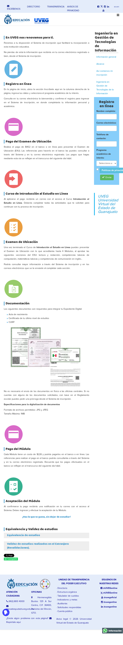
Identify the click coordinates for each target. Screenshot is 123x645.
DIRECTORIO (33, 7)
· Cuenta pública (64, 611)
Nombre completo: (105, 111)
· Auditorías (61, 603)
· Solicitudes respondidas (68, 607)
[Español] (115, 6)
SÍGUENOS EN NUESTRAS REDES (108, 582)
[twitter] (102, 7)
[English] (118, 6)
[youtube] (103, 10)
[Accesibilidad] (5, 612)
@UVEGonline (109, 588)
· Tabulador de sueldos (67, 596)
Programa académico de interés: (103, 154)
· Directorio (61, 588)
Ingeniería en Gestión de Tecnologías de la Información (105, 88)
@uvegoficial (110, 597)
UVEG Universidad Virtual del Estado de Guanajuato (108, 204)
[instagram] (105, 7)
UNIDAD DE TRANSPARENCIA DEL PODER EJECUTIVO (74, 582)
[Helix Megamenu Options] (117, 17)
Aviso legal (62, 619)
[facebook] (98, 7)
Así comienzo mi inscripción (104, 73)
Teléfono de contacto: (102, 136)
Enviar (108, 177)
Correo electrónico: (106, 123)
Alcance (100, 64)
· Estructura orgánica (66, 592)
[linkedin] (108, 7)
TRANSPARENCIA (55, 7)
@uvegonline (110, 602)
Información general (106, 57)
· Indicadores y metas (66, 600)
